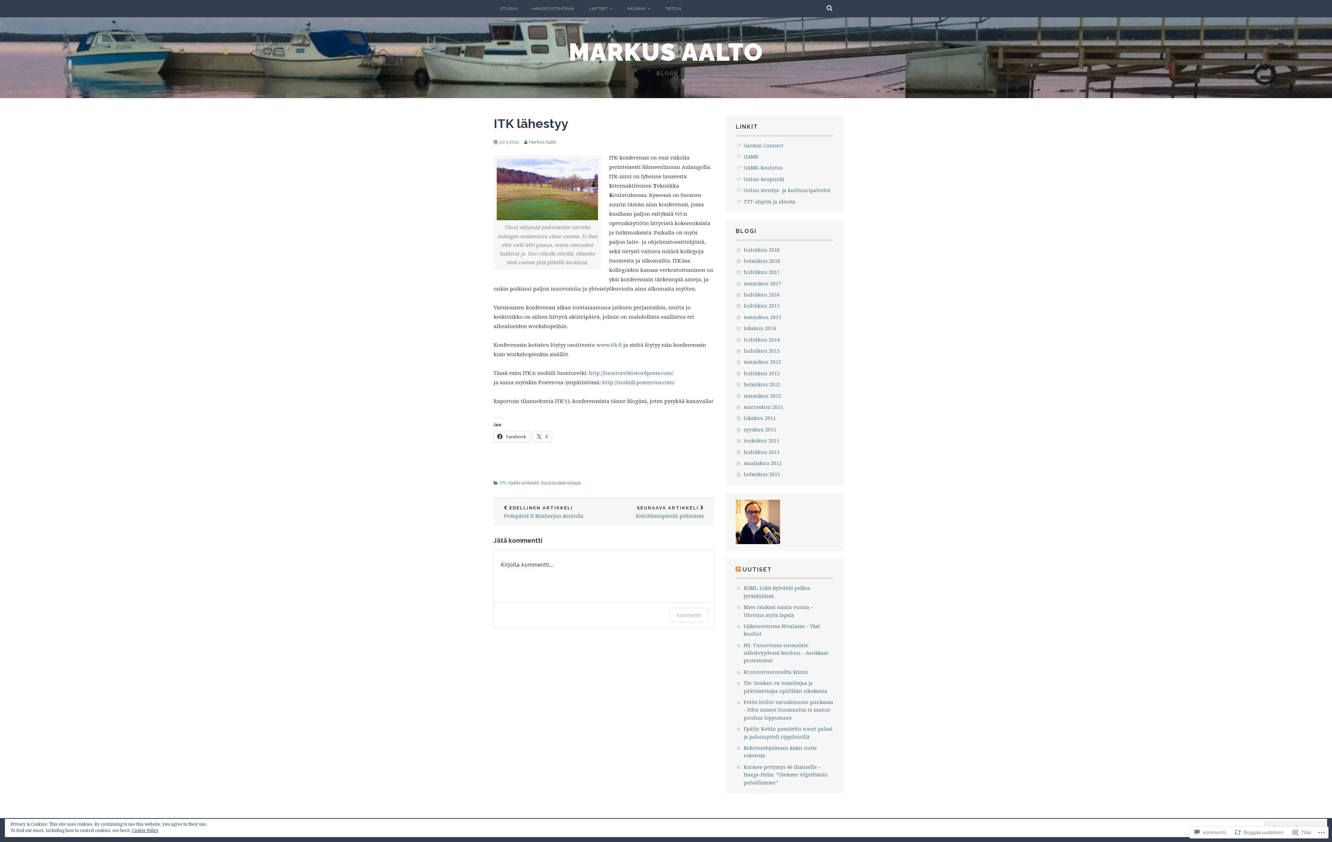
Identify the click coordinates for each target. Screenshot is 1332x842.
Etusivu (509, 8)
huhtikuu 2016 (762, 294)
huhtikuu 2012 (762, 373)
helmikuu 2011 (762, 474)
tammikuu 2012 (762, 396)
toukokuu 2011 (761, 440)
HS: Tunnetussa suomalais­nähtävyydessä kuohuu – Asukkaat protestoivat (786, 653)
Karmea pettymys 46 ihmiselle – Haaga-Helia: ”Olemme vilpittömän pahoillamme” (786, 775)
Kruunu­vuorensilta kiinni (776, 672)
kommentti (689, 615)
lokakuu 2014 (760, 328)
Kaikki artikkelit (523, 483)
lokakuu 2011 (760, 418)
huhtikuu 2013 (762, 350)
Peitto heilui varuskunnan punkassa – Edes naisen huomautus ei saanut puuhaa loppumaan (788, 710)
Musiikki (636, 8)
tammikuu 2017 (762, 283)
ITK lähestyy (531, 123)
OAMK (751, 156)
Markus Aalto (666, 52)
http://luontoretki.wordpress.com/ (630, 372)
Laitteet (598, 8)
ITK (503, 483)
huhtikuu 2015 (762, 305)
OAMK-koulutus (763, 167)
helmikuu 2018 (762, 261)
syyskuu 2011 (760, 429)
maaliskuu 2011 (763, 463)
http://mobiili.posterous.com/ (638, 382)
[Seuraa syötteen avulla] (738, 569)
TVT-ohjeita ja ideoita (769, 201)
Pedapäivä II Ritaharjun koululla (543, 512)
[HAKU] (829, 8)
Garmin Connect (763, 145)
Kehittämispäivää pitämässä (670, 512)
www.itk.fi (609, 344)
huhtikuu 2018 (762, 250)
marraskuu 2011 (763, 407)
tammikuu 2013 (762, 362)
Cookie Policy (145, 830)
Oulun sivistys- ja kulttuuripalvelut (787, 190)
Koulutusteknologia (561, 483)
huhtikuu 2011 (762, 452)
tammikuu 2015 (762, 317)
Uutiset (757, 569)
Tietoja (673, 8)
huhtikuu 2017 (762, 272)
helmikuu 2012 (762, 384)
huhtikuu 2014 (762, 339)
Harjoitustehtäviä (553, 8)
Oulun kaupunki (764, 179)
